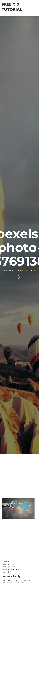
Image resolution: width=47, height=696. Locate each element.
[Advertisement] (19, 477)
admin (25, 270)
